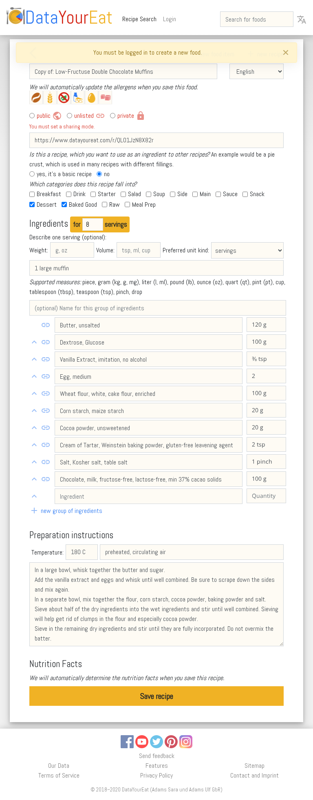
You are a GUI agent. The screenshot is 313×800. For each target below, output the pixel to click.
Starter (107, 194)
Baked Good (83, 204)
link (46, 325)
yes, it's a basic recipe (64, 174)
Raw (114, 204)
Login (169, 19)
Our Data (58, 765)
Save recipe (156, 696)
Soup (159, 194)
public (49, 116)
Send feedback (156, 755)
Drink (79, 194)
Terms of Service (58, 775)
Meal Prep (144, 204)
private (131, 116)
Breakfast (49, 194)
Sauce (230, 194)
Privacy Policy (156, 775)
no (107, 174)
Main (205, 194)
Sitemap (255, 765)
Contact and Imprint (254, 775)
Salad (134, 194)
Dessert (47, 204)
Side (182, 194)
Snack (257, 194)
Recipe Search (141, 18)
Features (156, 765)
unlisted (89, 116)
